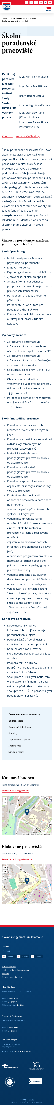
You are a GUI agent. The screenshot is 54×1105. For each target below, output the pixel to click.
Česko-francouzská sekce (12, 977)
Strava (41, 3)
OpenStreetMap (36, 834)
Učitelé (36, 3)
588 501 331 (13, 1027)
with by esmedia (27, 1100)
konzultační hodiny (28, 136)
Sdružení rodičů (16, 752)
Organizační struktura (20, 727)
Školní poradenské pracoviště (24, 714)
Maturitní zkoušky (9, 966)
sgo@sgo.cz (12, 1002)
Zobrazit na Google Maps (15, 790)
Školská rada (15, 745)
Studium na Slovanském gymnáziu (15, 970)
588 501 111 (13, 998)
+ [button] (5, 798)
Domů (5, 18)
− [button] (5, 802)
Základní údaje (16, 720)
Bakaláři (31, 3)
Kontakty (13, 733)
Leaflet (25, 834)
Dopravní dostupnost (19, 739)
